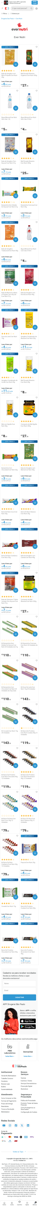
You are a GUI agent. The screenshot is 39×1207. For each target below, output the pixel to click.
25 (24, 173)
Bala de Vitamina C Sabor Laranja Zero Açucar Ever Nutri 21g (9, 601)
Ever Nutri (19, 18)
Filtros (5, 13)
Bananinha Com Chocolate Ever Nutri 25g (9, 469)
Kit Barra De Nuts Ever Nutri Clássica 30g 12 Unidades (28, 820)
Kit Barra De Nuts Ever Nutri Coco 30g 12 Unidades (8, 820)
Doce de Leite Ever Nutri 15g (9, 337)
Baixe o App (35, 2)
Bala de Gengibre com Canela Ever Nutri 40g (28, 556)
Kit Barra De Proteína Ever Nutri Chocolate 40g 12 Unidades (9, 776)
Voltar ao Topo (18, 1152)
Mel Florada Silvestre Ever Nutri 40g (27, 381)
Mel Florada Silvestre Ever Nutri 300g (27, 162)
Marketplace (5, 1112)
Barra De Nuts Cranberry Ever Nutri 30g (9, 556)
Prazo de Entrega (7, 1104)
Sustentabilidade (6, 1089)
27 (24, 85)
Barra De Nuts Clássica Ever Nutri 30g (28, 512)
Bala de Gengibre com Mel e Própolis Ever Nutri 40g (9, 75)
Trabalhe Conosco (7, 1078)
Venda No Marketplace (8, 1076)
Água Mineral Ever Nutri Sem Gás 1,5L (9, 118)
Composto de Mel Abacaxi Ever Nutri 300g (28, 600)
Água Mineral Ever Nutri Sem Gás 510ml (28, 118)
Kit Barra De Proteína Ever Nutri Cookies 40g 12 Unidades (29, 732)
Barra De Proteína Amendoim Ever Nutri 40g (28, 952)
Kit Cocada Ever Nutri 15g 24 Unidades (9, 732)
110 (6, 655)
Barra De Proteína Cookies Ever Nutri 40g (28, 907)
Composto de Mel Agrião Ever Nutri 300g (29, 425)
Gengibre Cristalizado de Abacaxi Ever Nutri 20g (29, 337)
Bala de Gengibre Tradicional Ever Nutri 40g (9, 250)
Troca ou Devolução (7, 1109)
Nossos (24, 1073)
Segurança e (26, 1095)
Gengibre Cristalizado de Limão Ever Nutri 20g (9, 381)
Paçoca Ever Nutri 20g (28, 862)
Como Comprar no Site (8, 1098)
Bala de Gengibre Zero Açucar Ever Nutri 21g (8, 162)
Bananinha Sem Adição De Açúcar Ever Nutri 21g (9, 206)
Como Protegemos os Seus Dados (28, 1108)
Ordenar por (15, 13)
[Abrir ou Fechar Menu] (2, 8)
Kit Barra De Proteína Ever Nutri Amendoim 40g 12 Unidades (28, 776)
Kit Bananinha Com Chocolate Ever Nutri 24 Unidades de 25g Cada (9, 689)
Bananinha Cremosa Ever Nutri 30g (29, 206)
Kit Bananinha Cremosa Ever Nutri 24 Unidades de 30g (29, 645)
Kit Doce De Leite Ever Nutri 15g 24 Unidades (28, 688)
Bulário (3, 1086)
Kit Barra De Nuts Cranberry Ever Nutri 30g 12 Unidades (9, 864)
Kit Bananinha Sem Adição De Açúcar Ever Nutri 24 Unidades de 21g (9, 645)
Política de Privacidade (28, 1100)
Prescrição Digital (26, 1086)
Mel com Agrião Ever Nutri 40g (8, 425)
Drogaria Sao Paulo (7, 18)
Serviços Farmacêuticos (29, 1083)
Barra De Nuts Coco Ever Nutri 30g (9, 512)
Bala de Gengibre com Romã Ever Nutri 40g (28, 293)
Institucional (6, 1072)
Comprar (14, 64)
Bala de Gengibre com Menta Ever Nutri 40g (28, 469)
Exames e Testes (26, 1081)
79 (5, 830)
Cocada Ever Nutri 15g (8, 906)
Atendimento (7, 1094)
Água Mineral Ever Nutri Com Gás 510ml (28, 250)
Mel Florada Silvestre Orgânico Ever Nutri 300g (29, 74)
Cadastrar (19, 997)
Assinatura (24, 1089)
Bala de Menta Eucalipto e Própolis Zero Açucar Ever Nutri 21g (9, 294)
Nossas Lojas (5, 1084)
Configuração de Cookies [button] (29, 1112)
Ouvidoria (4, 1081)
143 (25, 699)
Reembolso (5, 1106)
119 (25, 742)
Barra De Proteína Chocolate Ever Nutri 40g (9, 951)
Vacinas (23, 1078)
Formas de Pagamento (8, 1101)
